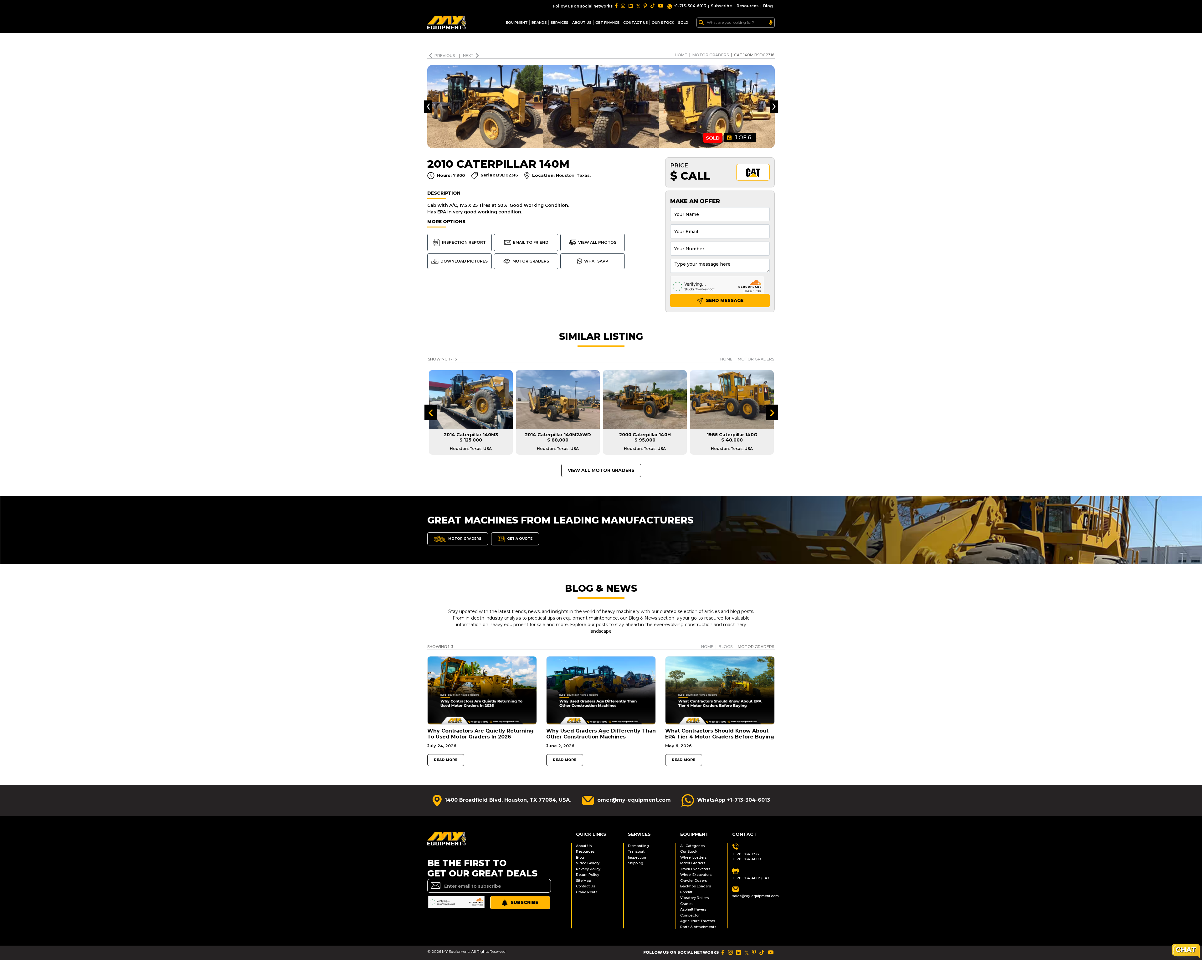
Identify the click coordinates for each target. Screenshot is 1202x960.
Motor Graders (710, 55)
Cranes (686, 903)
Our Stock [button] (663, 22)
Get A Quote (519, 538)
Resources (747, 5)
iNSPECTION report (464, 242)
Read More (446, 760)
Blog (768, 5)
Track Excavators (695, 869)
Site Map (583, 880)
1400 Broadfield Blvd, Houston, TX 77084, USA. (508, 800)
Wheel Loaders (693, 857)
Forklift (686, 892)
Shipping (635, 863)
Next (468, 55)
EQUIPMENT (517, 22)
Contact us (635, 22)
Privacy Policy (588, 869)
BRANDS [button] (539, 22)
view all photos (597, 242)
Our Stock (688, 851)
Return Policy (587, 874)
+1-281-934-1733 (745, 854)
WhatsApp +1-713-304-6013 (733, 800)
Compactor (690, 915)
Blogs (725, 646)
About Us (582, 22)
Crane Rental (587, 892)
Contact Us (585, 886)
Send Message (724, 300)
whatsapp (596, 261)
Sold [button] (683, 22)
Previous (445, 55)
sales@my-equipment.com (753, 896)
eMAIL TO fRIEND (530, 242)
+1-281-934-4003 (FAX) (751, 878)
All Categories (692, 846)
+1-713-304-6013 (690, 5)
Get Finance (607, 22)
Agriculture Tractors (697, 921)
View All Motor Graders (601, 470)
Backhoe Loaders (695, 886)
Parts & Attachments (698, 927)
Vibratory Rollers (694, 898)
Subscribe (721, 5)
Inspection (637, 857)
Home (681, 55)
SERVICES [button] (559, 22)
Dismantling (638, 846)
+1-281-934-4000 (746, 859)
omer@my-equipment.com (634, 800)
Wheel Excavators (695, 874)
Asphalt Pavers (693, 909)
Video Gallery (587, 863)
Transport (636, 851)
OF (743, 137)
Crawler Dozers (693, 880)
